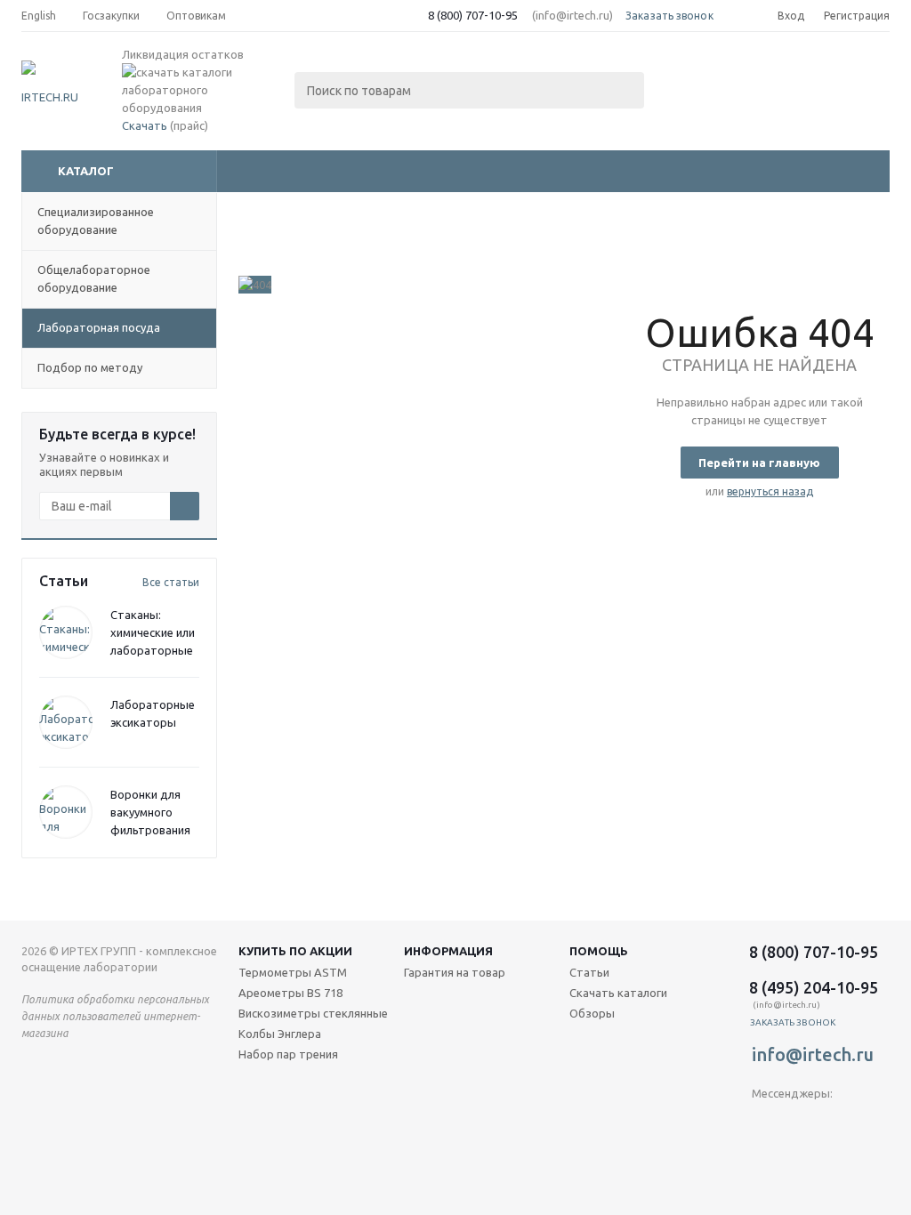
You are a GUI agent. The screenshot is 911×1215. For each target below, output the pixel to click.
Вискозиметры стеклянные (313, 1013)
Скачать (144, 125)
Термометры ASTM (292, 972)
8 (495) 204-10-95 (813, 987)
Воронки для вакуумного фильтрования (150, 812)
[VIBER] (802, 1123)
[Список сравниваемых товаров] (694, 76)
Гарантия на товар (454, 972)
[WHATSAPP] (838, 1123)
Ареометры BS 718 (290, 992)
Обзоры (592, 1013)
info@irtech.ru (813, 1054)
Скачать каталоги (618, 992)
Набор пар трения (288, 1054)
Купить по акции (295, 951)
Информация (448, 951)
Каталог (86, 171)
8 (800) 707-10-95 (473, 15)
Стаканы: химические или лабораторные (152, 632)
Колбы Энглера (279, 1033)
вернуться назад (770, 491)
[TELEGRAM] (765, 1123)
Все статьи (170, 582)
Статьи (589, 972)
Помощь (598, 951)
